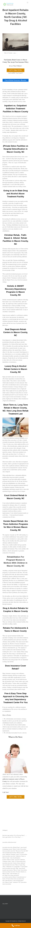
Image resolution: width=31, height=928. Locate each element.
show (15, 53)
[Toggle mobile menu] (28, 2)
